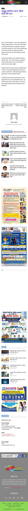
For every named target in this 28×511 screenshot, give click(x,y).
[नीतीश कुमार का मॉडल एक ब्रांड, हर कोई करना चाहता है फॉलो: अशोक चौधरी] (5, 175)
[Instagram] (10, 497)
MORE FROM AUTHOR (19, 131)
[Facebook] (2, 19)
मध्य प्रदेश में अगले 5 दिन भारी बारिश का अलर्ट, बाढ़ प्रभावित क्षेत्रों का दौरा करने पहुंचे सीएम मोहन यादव (18, 137)
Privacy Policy (8, 505)
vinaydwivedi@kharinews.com (8, 435)
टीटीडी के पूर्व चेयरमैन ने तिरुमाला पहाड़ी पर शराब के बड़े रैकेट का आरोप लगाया (18, 153)
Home (2, 6)
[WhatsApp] (9, 19)
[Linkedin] (14, 497)
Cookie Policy (16, 503)
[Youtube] (22, 497)
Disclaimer (22, 503)
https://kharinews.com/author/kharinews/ (14, 124)
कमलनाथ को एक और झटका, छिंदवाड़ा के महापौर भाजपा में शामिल (7, 105)
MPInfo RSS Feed (11, 506)
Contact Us (9, 503)
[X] (6, 19)
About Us (4, 503)
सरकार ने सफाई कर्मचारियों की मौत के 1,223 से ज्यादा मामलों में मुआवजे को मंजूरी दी (18, 160)
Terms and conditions (16, 505)
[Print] (20, 19)
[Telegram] (13, 19)
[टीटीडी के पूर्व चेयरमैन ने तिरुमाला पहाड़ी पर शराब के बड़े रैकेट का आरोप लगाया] (5, 153)
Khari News (5, 16)
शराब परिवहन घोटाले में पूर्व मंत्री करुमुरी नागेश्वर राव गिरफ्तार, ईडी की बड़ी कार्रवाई (18, 167)
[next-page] (5, 180)
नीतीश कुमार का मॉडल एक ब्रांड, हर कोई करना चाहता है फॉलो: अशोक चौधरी (18, 174)
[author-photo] (14, 120)
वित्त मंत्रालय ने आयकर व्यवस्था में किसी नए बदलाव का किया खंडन (20, 105)
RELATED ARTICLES (7, 131)
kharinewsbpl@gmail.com (7, 434)
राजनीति (6, 6)
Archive (18, 506)
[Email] (16, 19)
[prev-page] (2, 180)
